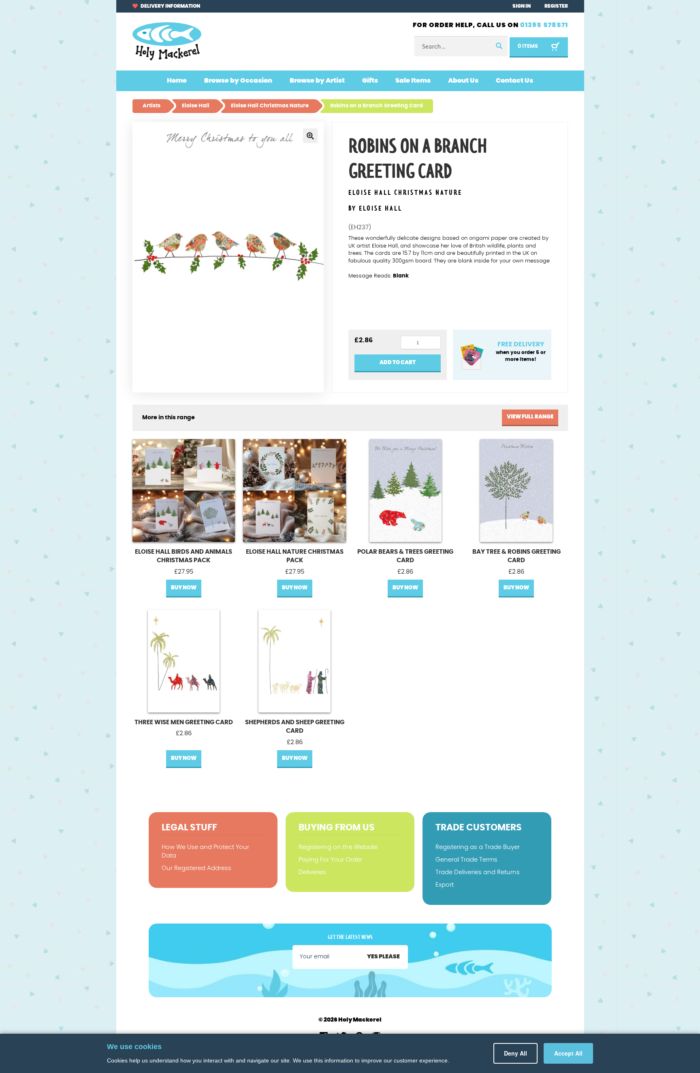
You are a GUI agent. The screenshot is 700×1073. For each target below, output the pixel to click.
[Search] (499, 46)
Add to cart (398, 362)
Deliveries (312, 872)
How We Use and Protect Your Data (205, 851)
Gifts (370, 80)
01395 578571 (544, 25)
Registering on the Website (338, 847)
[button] (310, 135)
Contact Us (514, 80)
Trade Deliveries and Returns (477, 872)
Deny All (518, 1053)
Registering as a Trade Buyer (477, 847)
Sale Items (413, 80)
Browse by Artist (317, 80)
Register (556, 6)
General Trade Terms (466, 860)
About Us (463, 80)
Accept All (569, 1053)
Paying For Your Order (330, 860)
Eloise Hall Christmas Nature (405, 193)
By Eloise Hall (375, 208)
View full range (530, 417)
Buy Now (183, 588)
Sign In (521, 6)
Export (444, 885)
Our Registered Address (196, 868)
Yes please (383, 957)
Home (177, 80)
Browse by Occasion (238, 80)
